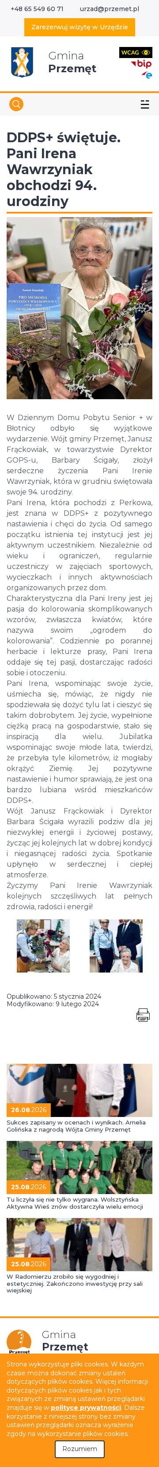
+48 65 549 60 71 (37, 9)
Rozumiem (79, 1449)
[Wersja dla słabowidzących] (135, 52)
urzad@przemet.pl (109, 9)
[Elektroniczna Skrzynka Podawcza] (146, 74)
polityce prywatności (86, 1408)
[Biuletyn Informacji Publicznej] (141, 63)
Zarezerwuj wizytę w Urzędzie (79, 27)
